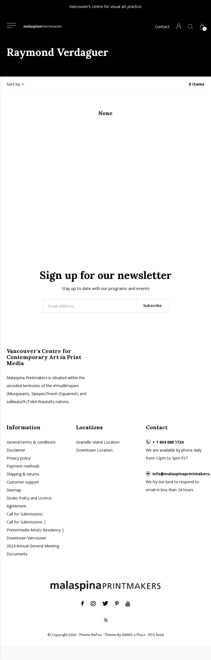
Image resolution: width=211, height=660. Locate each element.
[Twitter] (105, 603)
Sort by (13, 84)
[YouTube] (128, 603)
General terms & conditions (31, 442)
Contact (162, 26)
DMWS (127, 634)
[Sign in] (178, 26)
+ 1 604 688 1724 (168, 442)
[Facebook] (82, 603)
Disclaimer (16, 450)
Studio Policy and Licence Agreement (29, 502)
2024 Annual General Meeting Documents (33, 549)
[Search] (190, 26)
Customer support (23, 482)
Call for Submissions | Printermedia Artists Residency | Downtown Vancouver (35, 530)
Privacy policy (18, 458)
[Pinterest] (117, 603)
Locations (89, 427)
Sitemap (14, 490)
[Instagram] (93, 603)
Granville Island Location (98, 442)
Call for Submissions (25, 514)
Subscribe (152, 305)
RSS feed (156, 634)
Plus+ (141, 634)
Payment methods (23, 466)
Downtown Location (94, 450)
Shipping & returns (23, 474)
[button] (11, 25)
